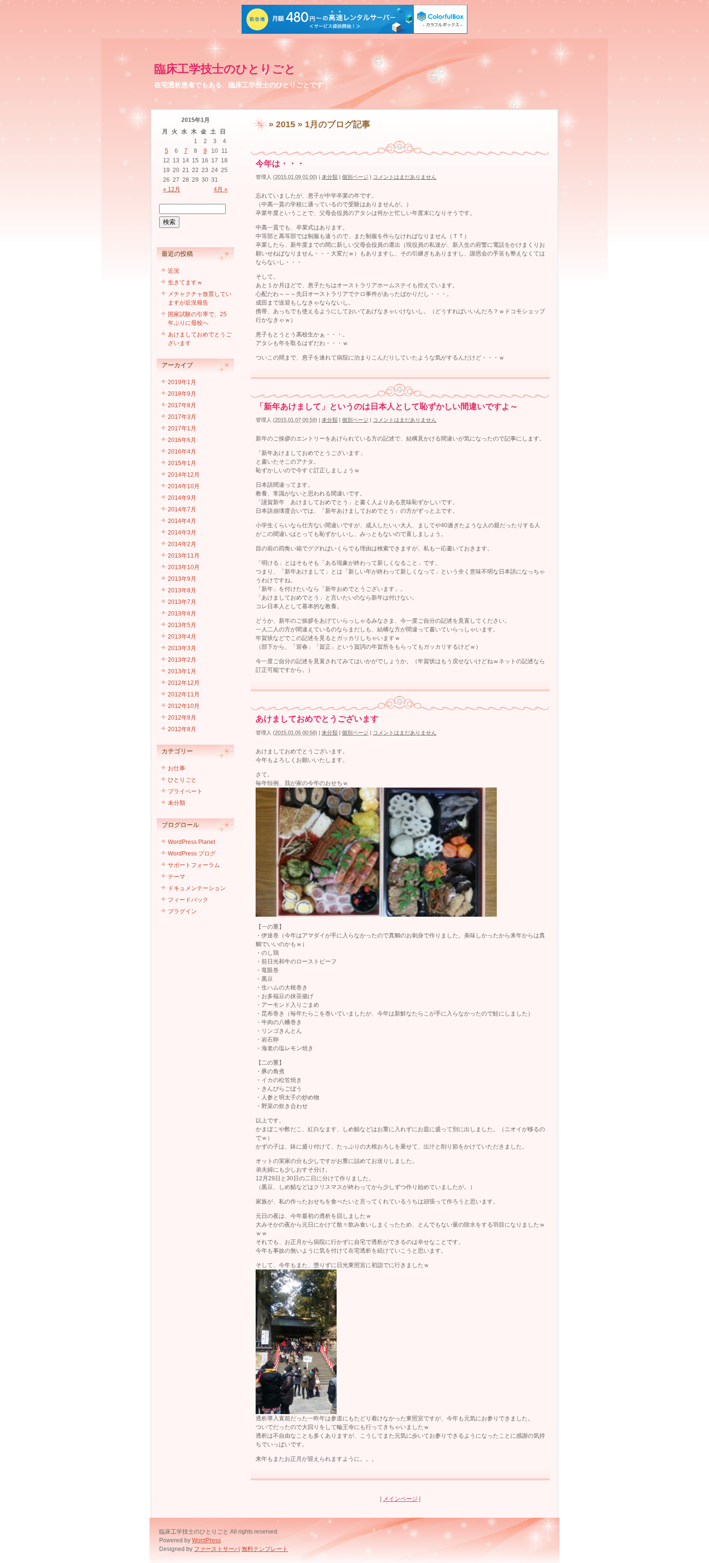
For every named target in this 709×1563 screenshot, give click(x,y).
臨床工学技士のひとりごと (225, 68)
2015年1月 (182, 463)
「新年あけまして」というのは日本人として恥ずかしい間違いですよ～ (387, 406)
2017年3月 (182, 417)
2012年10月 (184, 706)
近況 (173, 270)
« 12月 (171, 189)
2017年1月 (182, 428)
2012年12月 (184, 683)
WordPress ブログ (192, 853)
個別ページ (355, 177)
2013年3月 (182, 648)
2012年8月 (182, 729)
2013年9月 (182, 578)
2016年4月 (182, 451)
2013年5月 (182, 625)
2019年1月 (182, 382)
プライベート (185, 791)
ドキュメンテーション (197, 888)
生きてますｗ (185, 282)
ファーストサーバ (217, 1549)
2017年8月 (182, 405)
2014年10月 (184, 486)
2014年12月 (184, 474)
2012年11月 (184, 694)
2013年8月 (182, 590)
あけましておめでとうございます (317, 718)
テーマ (176, 876)
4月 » (221, 189)
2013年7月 (182, 602)
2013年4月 (182, 636)
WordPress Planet (191, 842)
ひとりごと (182, 779)
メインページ (400, 1499)
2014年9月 (182, 497)
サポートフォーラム (194, 865)
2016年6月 (182, 440)
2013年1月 (182, 671)
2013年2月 (182, 659)
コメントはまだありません (404, 177)
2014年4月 (182, 521)
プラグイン (182, 911)
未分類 (330, 177)
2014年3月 (182, 532)
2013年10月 (184, 567)
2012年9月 (182, 717)
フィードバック (188, 899)
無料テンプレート (265, 1549)
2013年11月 (184, 555)
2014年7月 (182, 509)
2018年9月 (182, 393)
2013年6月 (182, 613)
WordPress (206, 1540)
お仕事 (176, 768)
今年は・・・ (280, 163)
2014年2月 (182, 544)
